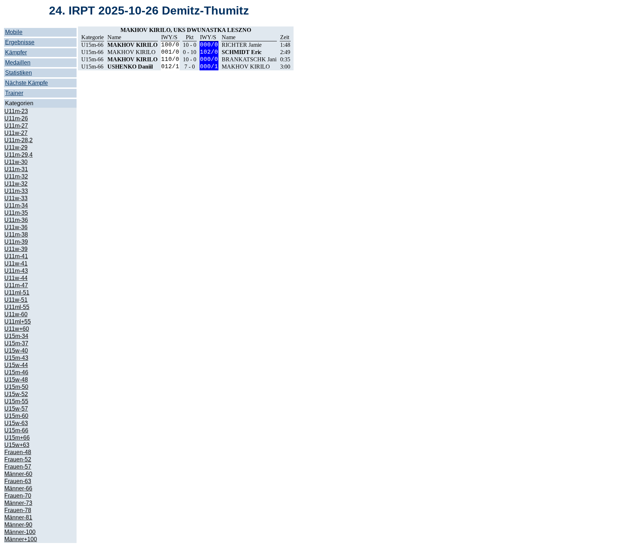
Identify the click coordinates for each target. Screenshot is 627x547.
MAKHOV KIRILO (132, 45)
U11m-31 (16, 169)
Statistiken (18, 73)
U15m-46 (16, 372)
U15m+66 (17, 438)
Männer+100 (20, 539)
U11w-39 (16, 249)
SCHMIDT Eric (242, 52)
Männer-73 (18, 503)
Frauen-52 (17, 459)
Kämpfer (16, 52)
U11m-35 (16, 213)
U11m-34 (16, 205)
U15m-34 (16, 336)
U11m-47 (16, 285)
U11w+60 (16, 329)
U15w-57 (16, 409)
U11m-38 (16, 234)
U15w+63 (16, 445)
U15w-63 (16, 423)
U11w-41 (16, 263)
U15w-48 (16, 380)
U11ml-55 (16, 307)
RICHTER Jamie (242, 45)
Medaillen (17, 62)
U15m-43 (16, 358)
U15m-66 (16, 430)
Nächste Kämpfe (26, 83)
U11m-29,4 (18, 155)
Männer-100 (20, 532)
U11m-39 (16, 242)
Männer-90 (18, 525)
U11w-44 (16, 278)
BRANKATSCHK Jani (249, 59)
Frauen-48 (17, 452)
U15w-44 (16, 365)
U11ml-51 (16, 292)
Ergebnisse (19, 42)
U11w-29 (16, 147)
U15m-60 (16, 416)
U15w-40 (16, 350)
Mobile (13, 32)
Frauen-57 (17, 467)
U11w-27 (16, 133)
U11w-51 (16, 300)
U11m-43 (16, 271)
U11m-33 (16, 191)
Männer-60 (18, 474)
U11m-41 (16, 256)
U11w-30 (16, 162)
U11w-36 (16, 227)
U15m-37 (16, 343)
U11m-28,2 (18, 140)
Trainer (14, 93)
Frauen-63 (17, 481)
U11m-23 (16, 111)
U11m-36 (16, 220)
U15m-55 (16, 401)
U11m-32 (16, 176)
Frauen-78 (17, 510)
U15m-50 (16, 387)
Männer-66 (18, 488)
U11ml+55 (17, 321)
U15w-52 (16, 394)
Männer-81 (18, 517)
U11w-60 (16, 314)
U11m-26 (16, 118)
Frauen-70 (17, 496)
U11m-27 (16, 126)
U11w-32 (16, 184)
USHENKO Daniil (130, 66)
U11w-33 (16, 198)
